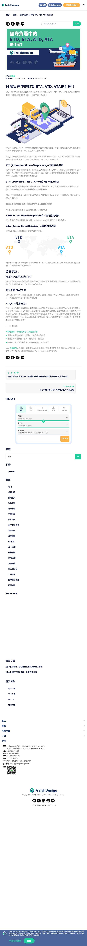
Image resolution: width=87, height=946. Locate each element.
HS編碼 (11, 541)
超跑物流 (12, 519)
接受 (29, 941)
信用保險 (12, 558)
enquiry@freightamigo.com (19, 764)
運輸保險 (12, 552)
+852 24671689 (27, 746)
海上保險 (12, 547)
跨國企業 (12, 688)
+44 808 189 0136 (13, 756)
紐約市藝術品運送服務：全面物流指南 (21, 672)
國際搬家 (12, 585)
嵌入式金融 (12, 569)
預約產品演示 (71, 5)
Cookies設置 (15, 941)
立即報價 (65, 439)
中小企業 (12, 694)
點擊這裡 (27, 761)
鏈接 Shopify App (55, 5)
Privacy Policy (51, 805)
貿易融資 (12, 563)
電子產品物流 (13, 525)
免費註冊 (13, 348)
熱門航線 (12, 497)
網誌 (14, 15)
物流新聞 (12, 503)
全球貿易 (12, 574)
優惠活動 (12, 492)
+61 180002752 (12, 758)
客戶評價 (12, 508)
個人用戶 (12, 699)
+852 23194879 (39, 746)
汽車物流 (12, 514)
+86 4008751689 (13, 751)
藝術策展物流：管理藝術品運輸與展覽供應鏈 (24, 666)
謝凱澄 (12, 76)
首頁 (8, 15)
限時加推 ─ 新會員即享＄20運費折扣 (22, 332)
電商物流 (12, 530)
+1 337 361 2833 (13, 753)
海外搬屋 (42, 5)
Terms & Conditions (38, 805)
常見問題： (12, 471)
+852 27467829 (17, 761)
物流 (10, 487)
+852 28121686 (27, 748)
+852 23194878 (39, 748)
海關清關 (12, 536)
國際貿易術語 (13, 580)
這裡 (24, 935)
